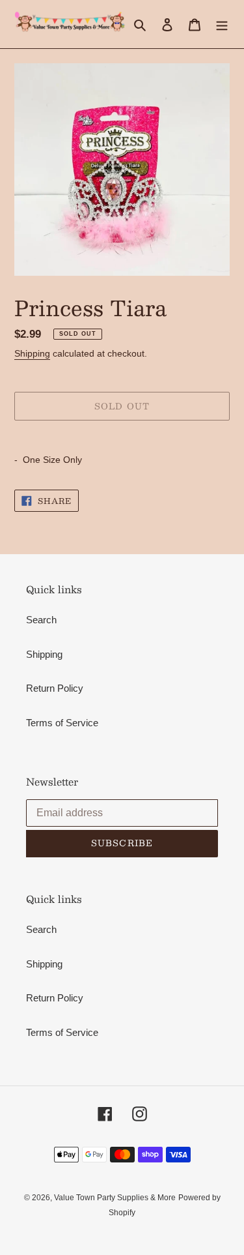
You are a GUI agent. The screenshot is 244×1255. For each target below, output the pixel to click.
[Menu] (222, 24)
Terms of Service (62, 722)
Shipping (32, 353)
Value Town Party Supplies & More (115, 1197)
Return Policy (54, 688)
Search (41, 619)
